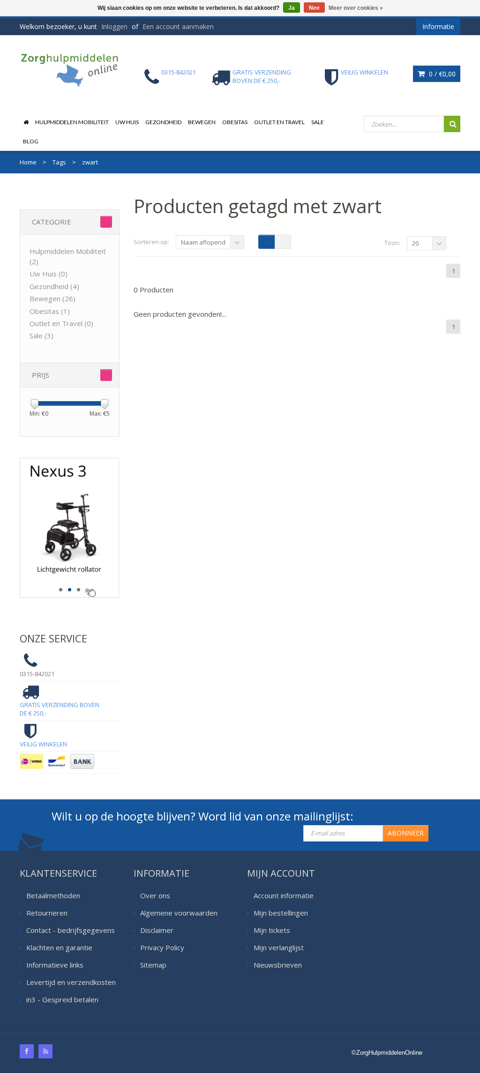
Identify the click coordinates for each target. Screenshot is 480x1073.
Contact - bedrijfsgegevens (70, 930)
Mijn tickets (272, 930)
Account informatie (284, 895)
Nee (314, 8)
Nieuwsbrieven (278, 964)
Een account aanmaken (178, 26)
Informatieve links (54, 964)
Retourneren (47, 912)
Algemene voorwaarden (179, 912)
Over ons (155, 895)
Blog (30, 141)
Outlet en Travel (279, 122)
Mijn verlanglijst (279, 947)
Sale (317, 122)
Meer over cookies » (356, 8)
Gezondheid (163, 122)
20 (415, 243)
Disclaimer (156, 930)
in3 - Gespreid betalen (62, 999)
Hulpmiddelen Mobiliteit (72, 122)
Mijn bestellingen (281, 912)
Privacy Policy (162, 947)
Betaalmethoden (53, 895)
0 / (441, 73)
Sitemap (153, 964)
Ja (291, 8)
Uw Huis (127, 122)
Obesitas (235, 122)
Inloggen (114, 26)
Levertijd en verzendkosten (71, 982)
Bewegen (202, 122)
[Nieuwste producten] (45, 1051)
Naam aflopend (203, 242)
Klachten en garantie (59, 947)
